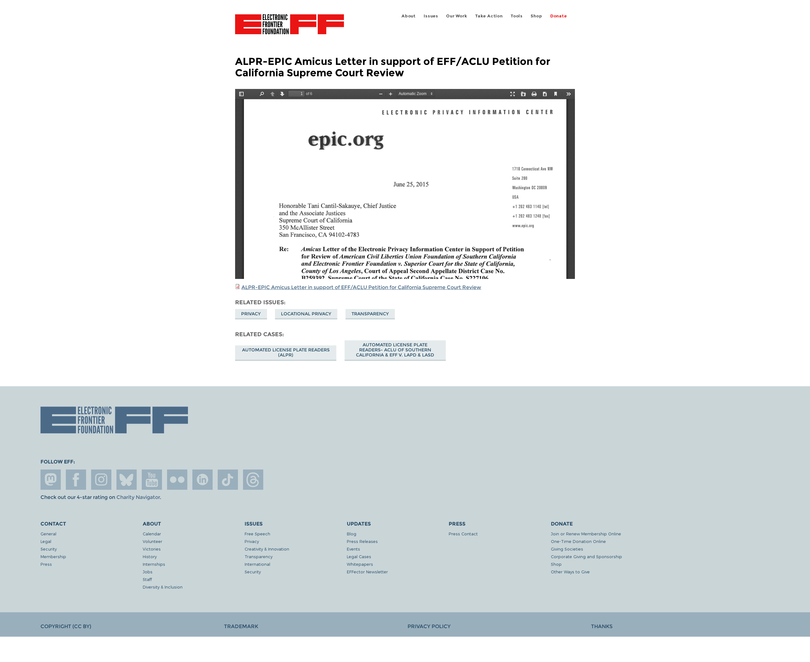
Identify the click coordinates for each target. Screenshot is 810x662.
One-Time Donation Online (578, 541)
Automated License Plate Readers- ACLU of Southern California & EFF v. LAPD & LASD (395, 350)
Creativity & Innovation (267, 548)
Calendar (152, 533)
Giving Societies (567, 548)
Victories (152, 548)
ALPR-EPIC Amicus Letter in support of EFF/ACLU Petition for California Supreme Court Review (361, 287)
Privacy (251, 314)
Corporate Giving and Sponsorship (586, 556)
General (48, 533)
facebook (76, 480)
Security (48, 548)
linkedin (202, 480)
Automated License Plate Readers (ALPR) (286, 352)
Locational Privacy (306, 314)
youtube (152, 480)
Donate (558, 16)
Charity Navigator (138, 497)
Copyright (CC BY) (65, 626)
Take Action (489, 16)
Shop (536, 16)
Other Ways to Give (570, 571)
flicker (177, 480)
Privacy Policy (429, 626)
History (150, 556)
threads (253, 480)
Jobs (148, 571)
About (409, 16)
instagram (101, 480)
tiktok (228, 480)
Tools (517, 16)
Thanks (602, 626)
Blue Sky (126, 480)
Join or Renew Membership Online (586, 533)
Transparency (370, 314)
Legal (45, 541)
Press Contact (463, 533)
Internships (154, 564)
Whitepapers (360, 564)
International (257, 564)
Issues (431, 16)
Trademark (241, 626)
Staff (147, 579)
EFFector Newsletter (367, 571)
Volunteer (152, 541)
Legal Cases (359, 556)
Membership (53, 556)
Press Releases (362, 541)
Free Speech (257, 533)
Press (46, 564)
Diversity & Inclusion (163, 586)
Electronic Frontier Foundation (289, 27)
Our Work (456, 16)
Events (353, 548)
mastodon (50, 480)
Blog (351, 533)
